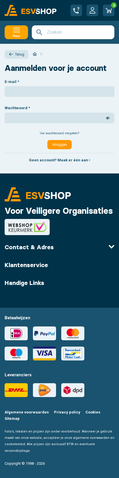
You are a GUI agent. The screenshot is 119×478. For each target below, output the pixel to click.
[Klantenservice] (76, 10)
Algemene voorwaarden (27, 412)
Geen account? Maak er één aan (59, 160)
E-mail (10, 82)
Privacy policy (67, 412)
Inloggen (59, 144)
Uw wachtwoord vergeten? (59, 133)
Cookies (92, 412)
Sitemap (12, 418)
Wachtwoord (16, 108)
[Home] (35, 54)
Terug (19, 54)
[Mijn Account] (92, 10)
